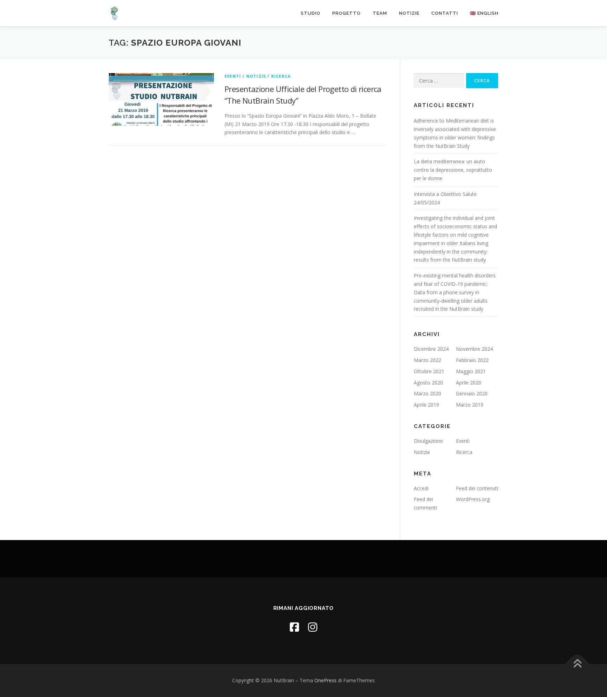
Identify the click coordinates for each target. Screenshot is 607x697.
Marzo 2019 (469, 404)
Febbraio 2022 (472, 360)
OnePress (325, 680)
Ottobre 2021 (429, 371)
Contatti (444, 13)
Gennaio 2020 (472, 393)
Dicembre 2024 (431, 349)
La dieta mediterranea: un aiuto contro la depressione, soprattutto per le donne (453, 170)
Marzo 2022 (427, 360)
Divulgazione (428, 441)
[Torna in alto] (577, 664)
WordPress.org (473, 499)
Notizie (409, 13)
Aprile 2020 (468, 382)
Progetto (346, 13)
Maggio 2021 (471, 371)
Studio (310, 13)
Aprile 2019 (426, 404)
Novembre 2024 (474, 349)
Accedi (421, 488)
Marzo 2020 (427, 393)
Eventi (232, 76)
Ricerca (281, 76)
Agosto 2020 (428, 382)
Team (380, 13)
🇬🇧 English (484, 13)
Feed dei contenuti (477, 488)
